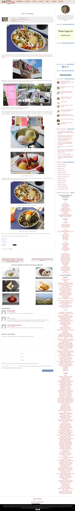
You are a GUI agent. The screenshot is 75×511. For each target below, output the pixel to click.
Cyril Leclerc (61, 441)
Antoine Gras (62, 424)
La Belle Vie (68, 447)
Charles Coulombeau (61, 401)
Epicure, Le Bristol (65, 235)
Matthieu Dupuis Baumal (62, 410)
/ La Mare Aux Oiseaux (67, 426)
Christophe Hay (61, 343)
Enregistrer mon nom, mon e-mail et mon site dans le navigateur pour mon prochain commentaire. (21, 363)
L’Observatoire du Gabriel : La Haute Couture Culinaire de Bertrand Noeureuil (66, 150)
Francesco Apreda (64, 377)
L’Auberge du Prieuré (69, 488)
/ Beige (68, 333)
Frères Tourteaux (65, 272)
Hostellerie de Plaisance (65, 257)
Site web (22, 360)
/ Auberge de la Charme (69, 434)
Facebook (63, 67)
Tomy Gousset (63, 423)
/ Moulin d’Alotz (68, 433)
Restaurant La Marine (65, 209)
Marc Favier (63, 415)
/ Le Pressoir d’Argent (68, 357)
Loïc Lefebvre (61, 444)
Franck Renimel (63, 471)
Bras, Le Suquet (65, 230)
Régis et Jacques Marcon (65, 214)
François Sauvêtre (62, 481)
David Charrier (61, 397)
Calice (69, 461)
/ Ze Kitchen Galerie (68, 443)
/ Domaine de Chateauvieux (68, 329)
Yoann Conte (65, 239)
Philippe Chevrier (60, 329)
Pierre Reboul (61, 467)
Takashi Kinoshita (61, 438)
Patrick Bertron (61, 320)
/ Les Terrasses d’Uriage (68, 313)
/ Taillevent (67, 321)
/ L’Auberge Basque (68, 384)
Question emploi (11, 310)
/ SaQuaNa (69, 322)
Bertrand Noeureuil (63, 354)
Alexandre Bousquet (62, 390)
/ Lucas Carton (68, 409)
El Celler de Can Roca (65, 287)
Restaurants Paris (61, 168)
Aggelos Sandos (64, 360)
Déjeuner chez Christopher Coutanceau (67, 119)
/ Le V (67, 325)
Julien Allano (61, 376)
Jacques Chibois (61, 399)
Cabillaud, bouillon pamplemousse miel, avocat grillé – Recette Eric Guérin (66, 132)
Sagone (26, 19)
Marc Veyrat (65, 368)
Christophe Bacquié (61, 283)
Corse (16, 19)
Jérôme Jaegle (63, 436)
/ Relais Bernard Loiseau (68, 320)
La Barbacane (68, 475)
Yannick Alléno (62, 312)
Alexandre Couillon (63, 290)
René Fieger (63, 418)
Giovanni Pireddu (63, 465)
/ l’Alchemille (68, 436)
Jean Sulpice (60, 364)
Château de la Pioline (68, 467)
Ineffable (68, 487)
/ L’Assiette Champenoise (69, 300)
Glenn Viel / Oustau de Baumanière (65, 288)
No (39, 509)
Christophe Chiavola (61, 398)
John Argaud (63, 378)
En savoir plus (51, 507)
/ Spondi (68, 360)
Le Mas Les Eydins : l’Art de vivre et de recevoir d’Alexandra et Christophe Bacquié (67, 92)
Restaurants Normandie (62, 180)
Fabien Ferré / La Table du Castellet (65, 286)
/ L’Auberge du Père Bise (68, 364)
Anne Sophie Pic (65, 304)
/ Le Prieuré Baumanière (68, 419)
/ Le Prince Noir (68, 412)
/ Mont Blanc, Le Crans (68, 402)
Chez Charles (47, 54)
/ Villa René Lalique (69, 346)
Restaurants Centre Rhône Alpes (64, 174)
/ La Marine (69, 290)
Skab (69, 478)
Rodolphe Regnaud (62, 468)
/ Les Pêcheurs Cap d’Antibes (68, 473)
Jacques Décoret (65, 404)
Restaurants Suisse (61, 182)
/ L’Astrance (68, 318)
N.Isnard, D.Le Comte (61, 434)
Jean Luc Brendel (61, 391)
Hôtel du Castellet (65, 204)
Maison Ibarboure (65, 263)
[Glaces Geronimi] (27, 53)
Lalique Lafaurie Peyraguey (65, 258)
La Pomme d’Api (69, 395)
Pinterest (65, 67)
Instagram (10, 248)
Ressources (68, 440)
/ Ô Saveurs (68, 389)
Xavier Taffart (63, 485)
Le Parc (68, 356)
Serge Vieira (65, 369)
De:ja (69, 405)
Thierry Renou (63, 472)
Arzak (65, 281)
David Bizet (63, 321)
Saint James (68, 451)
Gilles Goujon (60, 298)
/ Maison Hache (69, 427)
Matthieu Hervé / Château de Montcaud (65, 430)
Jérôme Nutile (65, 458)
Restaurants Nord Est (62, 178)
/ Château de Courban (68, 438)
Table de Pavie (69, 335)
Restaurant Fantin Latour (65, 259)
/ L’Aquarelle (68, 485)
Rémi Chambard (63, 328)
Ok (36, 509)
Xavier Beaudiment (63, 319)
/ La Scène (69, 348)
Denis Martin (65, 349)
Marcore (68, 415)
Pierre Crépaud (61, 402)
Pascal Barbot (63, 318)
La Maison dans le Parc (69, 401)
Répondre (13, 312)
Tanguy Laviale (63, 439)
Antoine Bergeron (63, 387)
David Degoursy (64, 405)
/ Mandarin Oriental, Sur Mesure (68, 350)
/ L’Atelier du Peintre (68, 444)
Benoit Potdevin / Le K (65, 466)
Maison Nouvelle (69, 334)
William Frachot (61, 336)
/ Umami (67, 418)
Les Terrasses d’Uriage (65, 269)
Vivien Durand (62, 412)
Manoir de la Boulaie (65, 262)
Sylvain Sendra (63, 482)
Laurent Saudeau (61, 480)
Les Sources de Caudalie (65, 249)
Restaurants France (61, 170)
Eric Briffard (64, 325)
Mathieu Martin (63, 451)
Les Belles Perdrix (68, 397)
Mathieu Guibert (62, 342)
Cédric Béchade (62, 384)
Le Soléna (69, 459)
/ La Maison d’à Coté (68, 343)
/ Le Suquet (68, 323)
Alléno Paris (65, 203)
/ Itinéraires (68, 482)
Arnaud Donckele (62, 293)
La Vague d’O (68, 293)
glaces (18, 19)
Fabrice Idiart (62, 433)
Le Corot (68, 328)
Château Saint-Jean (68, 492)
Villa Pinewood (68, 394)
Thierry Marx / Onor (65, 452)
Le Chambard (65, 222)
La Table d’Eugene (68, 448)
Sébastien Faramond (62, 335)
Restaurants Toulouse (62, 166)
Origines (68, 406)
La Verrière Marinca (68, 453)
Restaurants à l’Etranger (62, 184)
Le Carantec (68, 396)
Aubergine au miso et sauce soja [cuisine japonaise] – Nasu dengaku (65, 143)
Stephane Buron (63, 392)
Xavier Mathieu (63, 454)
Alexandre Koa (61, 347)
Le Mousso (65, 271)
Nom (22, 353)
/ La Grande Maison (70, 339)
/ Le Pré (69, 319)
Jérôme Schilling (60, 361)
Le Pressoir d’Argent (68, 347)
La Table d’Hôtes (69, 413)
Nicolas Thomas (64, 487)
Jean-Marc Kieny (63, 437)
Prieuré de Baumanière (69, 398)
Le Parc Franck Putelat (65, 255)
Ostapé (68, 378)
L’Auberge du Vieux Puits (65, 205)
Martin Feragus (63, 417)
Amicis (69, 382)
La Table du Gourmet (65, 266)
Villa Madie (65, 245)
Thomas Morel (60, 457)
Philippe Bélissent (64, 385)
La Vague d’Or (65, 207)
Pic (65, 223)
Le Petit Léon (68, 431)
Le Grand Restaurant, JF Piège (65, 210)
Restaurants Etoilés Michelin (63, 186)
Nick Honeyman (63, 431)
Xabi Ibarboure (61, 432)
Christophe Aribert (60, 313)
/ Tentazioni (68, 465)
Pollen (69, 408)
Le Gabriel (69, 354)
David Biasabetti (63, 389)
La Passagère (69, 493)
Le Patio (68, 472)
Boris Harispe (63, 429)
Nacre (70, 445)
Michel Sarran (65, 246)
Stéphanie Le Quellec (63, 348)
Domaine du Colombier (69, 381)
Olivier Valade (61, 492)
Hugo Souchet (61, 306)
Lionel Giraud (60, 340)
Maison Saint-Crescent (65, 260)
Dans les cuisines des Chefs (63, 188)
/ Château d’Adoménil (68, 441)
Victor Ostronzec (63, 459)
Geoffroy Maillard (62, 448)
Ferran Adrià (64, 279)
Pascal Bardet (63, 380)
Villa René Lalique (68, 363)
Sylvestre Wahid (65, 370)
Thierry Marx (59, 350)
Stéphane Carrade (63, 327)
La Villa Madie (65, 250)
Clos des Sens (68, 292)
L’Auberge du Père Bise (65, 224)
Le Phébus (69, 454)
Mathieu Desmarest (64, 408)
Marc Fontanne (61, 419)
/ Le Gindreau (68, 380)
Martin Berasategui (65, 285)
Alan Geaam (65, 422)
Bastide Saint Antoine (65, 256)
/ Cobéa (68, 385)
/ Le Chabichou (68, 392)
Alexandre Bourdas (63, 322)
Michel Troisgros (65, 238)
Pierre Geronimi (22, 19)
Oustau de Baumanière (65, 225)
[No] (73, 507)
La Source (69, 387)
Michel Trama (65, 237)
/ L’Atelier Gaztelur (69, 390)
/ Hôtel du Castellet (69, 283)
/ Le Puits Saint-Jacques (68, 315)
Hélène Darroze (65, 332)
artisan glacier (13, 19)
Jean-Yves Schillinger (64, 362)
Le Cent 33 (69, 383)
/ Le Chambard (68, 353)
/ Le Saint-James (68, 446)
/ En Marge (68, 471)
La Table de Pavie (65, 244)
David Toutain (65, 264)
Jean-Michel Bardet (60, 381)
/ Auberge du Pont (69, 468)
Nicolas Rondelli (60, 473)
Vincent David (63, 403)
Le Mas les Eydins (69, 316)
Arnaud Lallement (60, 300)
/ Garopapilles (68, 439)
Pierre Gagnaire (65, 211)
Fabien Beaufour (63, 383)
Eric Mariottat (65, 450)
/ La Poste (69, 437)
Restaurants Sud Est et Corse (63, 176)
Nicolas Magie (62, 446)
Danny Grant (64, 341)
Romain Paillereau (60, 460)
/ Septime (69, 425)
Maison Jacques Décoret (65, 270)
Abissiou (68, 429)
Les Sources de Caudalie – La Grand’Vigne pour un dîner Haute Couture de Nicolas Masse (67, 82)
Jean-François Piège (61, 355)
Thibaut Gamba (61, 420)
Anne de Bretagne (65, 243)
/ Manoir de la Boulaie (69, 480)
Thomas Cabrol (62, 394)
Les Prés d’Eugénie (68, 306)
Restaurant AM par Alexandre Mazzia (65, 215)
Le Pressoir (68, 403)
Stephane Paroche (64, 461)
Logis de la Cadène (68, 420)
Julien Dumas (62, 409)
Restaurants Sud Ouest (62, 172)
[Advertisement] (27, 9)
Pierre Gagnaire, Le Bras (61, 339)
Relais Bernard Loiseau (65, 267)
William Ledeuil (61, 443)
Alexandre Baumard (64, 382)
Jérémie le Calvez (62, 395)
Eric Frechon (63, 295)
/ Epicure (68, 295)
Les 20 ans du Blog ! (64, 101)
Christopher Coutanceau (65, 253)
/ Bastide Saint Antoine (68, 399)
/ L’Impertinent (68, 416)
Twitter (68, 67)
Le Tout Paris (68, 388)
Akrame (65, 265)
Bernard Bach (60, 315)
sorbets (28, 19)
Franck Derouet (62, 292)
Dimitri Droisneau (62, 294)
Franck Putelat (63, 356)
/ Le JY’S (69, 362)
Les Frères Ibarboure (69, 432)
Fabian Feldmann (62, 416)
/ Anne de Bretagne (68, 342)
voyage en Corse (38, 54)
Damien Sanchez (64, 478)
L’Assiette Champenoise (65, 208)
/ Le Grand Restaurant (69, 355)
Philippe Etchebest (62, 334)
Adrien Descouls (64, 406)
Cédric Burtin (65, 326)
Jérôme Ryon (62, 475)
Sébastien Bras (63, 323)
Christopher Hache (62, 427)
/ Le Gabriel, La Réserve (68, 284)
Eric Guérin (61, 426)
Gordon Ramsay (61, 357)
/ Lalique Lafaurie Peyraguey (68, 361)
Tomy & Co (68, 423)
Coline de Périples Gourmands (14, 325)
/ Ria (68, 341)
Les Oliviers (69, 417)
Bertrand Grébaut (63, 425)
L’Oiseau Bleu (69, 481)
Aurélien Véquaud (62, 493)
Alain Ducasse (64, 333)
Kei (65, 299)
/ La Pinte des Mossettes (69, 460)
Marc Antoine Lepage (64, 445)
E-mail (22, 356)
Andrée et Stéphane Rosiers (65, 474)
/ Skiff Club (69, 327)
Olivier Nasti (62, 353)
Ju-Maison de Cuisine (68, 376)
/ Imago (68, 377)
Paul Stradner (61, 363)
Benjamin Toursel (61, 488)
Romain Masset (61, 453)
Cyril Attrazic (65, 314)
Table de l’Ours (68, 424)
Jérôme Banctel (61, 284)
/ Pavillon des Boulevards (68, 457)
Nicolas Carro (62, 396)
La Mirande (69, 464)
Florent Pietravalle (63, 464)
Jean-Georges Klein (61, 346)
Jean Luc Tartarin (65, 236)
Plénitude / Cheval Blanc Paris (65, 216)
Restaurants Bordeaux (62, 164)
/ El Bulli (67, 279)
